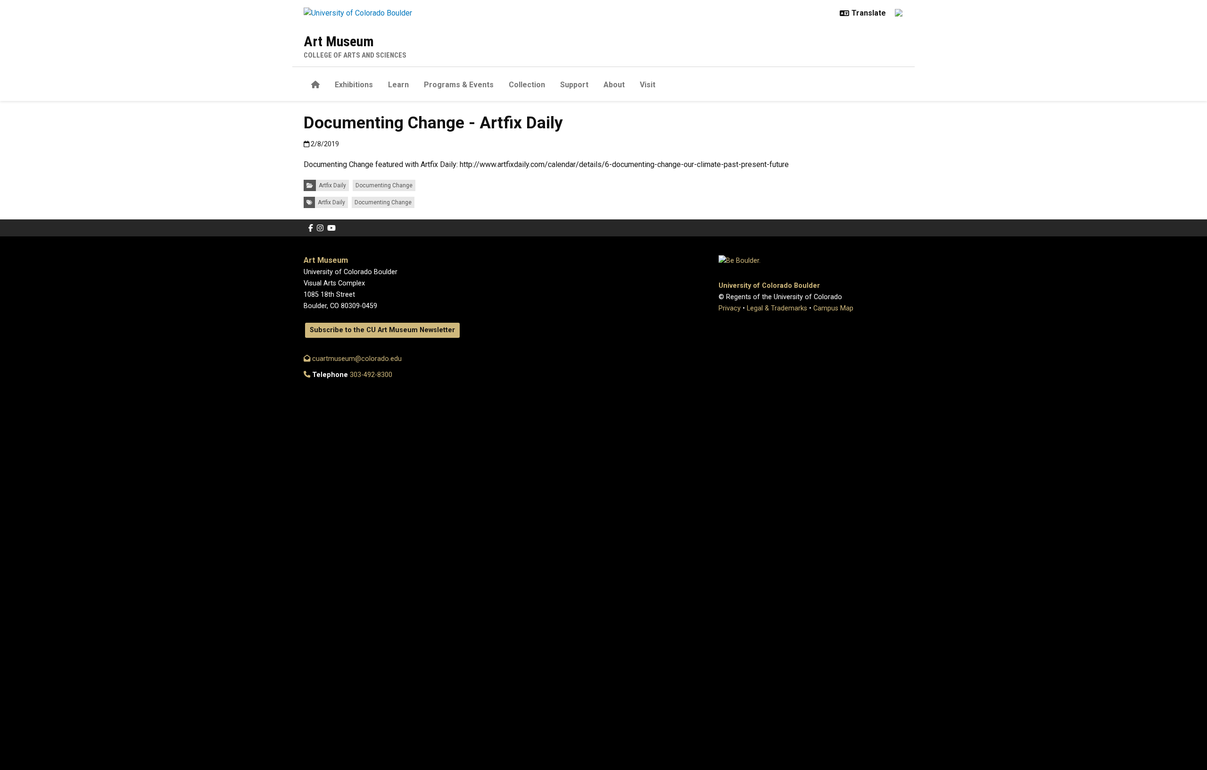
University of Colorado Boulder (769, 286)
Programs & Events (459, 84)
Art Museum (339, 41)
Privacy (730, 308)
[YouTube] (331, 228)
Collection (527, 84)
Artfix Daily (332, 185)
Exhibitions (354, 84)
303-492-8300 (371, 375)
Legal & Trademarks (777, 308)
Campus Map (833, 308)
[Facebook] (310, 228)
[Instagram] (320, 228)
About (614, 84)
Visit (647, 84)
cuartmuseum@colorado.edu (356, 359)
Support (574, 84)
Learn (398, 84)
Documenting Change (384, 185)
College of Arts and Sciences (355, 55)
